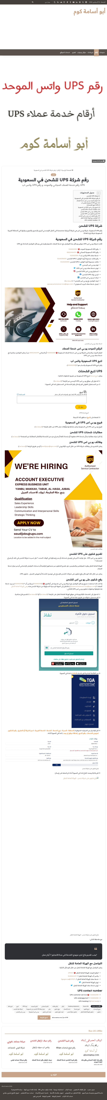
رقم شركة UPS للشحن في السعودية (87, 198)
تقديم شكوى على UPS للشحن (89, 213)
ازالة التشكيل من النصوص (73, 1093)
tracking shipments (73, 1006)
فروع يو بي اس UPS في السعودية (88, 207)
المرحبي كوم (37, 1096)
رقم (49, 1009)
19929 (70, 973)
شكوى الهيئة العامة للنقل (87, 1012)
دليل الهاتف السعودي (80, 1089)
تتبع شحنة (94, 376)
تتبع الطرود (86, 1009)
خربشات (90, 52)
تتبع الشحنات (97, 1009)
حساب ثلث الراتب (67, 1096)
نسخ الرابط (44, 1017)
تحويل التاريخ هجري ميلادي (11, 1093)
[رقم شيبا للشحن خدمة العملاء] (66, 1047)
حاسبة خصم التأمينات (41, 1093)
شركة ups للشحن (18, 1009)
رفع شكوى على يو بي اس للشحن (88, 216)
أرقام (96, 52)
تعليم (74, 52)
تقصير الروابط (46, 1096)
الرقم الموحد (34, 1006)
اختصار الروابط (56, 1096)
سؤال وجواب (81, 52)
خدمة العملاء (67, 1009)
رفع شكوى (57, 1009)
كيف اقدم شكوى (47, 1012)
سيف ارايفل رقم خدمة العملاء (42, 1060)
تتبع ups (10, 1006)
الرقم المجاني (44, 1006)
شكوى (99, 1012)
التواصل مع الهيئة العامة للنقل (89, 218)
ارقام (63, 1006)
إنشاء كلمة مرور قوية (30, 1089)
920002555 (73, 249)
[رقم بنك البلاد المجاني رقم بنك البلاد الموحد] (91, 1047)
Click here (94, 1001)
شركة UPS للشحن (93, 196)
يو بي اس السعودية (34, 1012)
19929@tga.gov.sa (68, 979)
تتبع (18, 1006)
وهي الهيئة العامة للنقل (19, 586)
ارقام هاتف (55, 1006)
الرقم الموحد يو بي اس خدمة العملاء (87, 200)
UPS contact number (91, 220)
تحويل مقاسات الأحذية (57, 1093)
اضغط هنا (68, 281)
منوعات (102, 52)
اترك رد (53, 1075)
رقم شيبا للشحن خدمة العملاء (67, 1060)
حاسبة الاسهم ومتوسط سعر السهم (92, 1093)
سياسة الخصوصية (16, 1089)
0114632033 (64, 262)
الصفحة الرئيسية (67, 170)
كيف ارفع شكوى (59, 1012)
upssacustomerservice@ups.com (60, 284)
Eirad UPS (86, 1006)
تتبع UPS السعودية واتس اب (89, 203)
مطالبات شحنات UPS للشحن (89, 209)
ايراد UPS (25, 1006)
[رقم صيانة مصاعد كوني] (16, 1047)
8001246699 (71, 252)
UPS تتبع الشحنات (93, 205)
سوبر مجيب (91, 1089)
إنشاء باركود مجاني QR (45, 1089)
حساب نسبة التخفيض (27, 1093)
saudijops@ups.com (49, 446)
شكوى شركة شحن (72, 1012)
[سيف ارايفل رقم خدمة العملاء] (41, 1047)
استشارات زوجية (58, 1089)
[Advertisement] (53, 33)
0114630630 (61, 259)
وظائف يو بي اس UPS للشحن (89, 211)
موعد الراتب (68, 1089)
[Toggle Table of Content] (97, 193)
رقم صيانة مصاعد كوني (19, 1060)
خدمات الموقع (65, 52)
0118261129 (72, 976)
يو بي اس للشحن (20, 1012)
